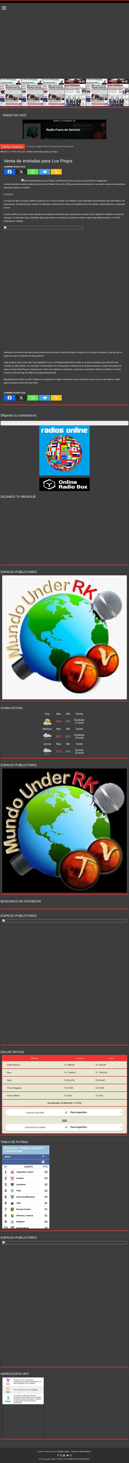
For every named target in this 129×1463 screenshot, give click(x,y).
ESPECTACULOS (18, 152)
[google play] (67, 1455)
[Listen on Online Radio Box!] (64, 484)
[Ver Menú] (4, 8)
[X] (21, 171)
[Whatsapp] (32, 171)
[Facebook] (9, 171)
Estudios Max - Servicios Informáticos (74, 1451)
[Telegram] (44, 171)
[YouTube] (64, 1455)
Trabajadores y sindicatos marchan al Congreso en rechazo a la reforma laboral (59, 146)
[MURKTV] (64, 1)
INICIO (6, 152)
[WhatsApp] (70, 1455)
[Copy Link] (56, 171)
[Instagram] (61, 1455)
